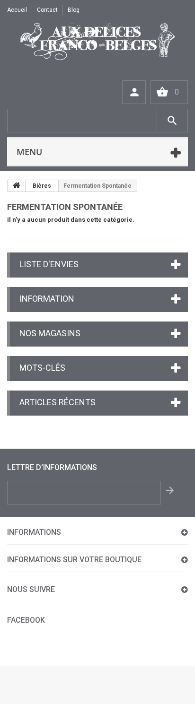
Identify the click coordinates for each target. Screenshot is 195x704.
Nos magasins (49, 333)
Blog (74, 10)
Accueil (17, 10)
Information (46, 299)
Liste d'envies (49, 264)
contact (47, 10)
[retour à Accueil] (17, 185)
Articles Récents (57, 402)
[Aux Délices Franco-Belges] (97, 42)
